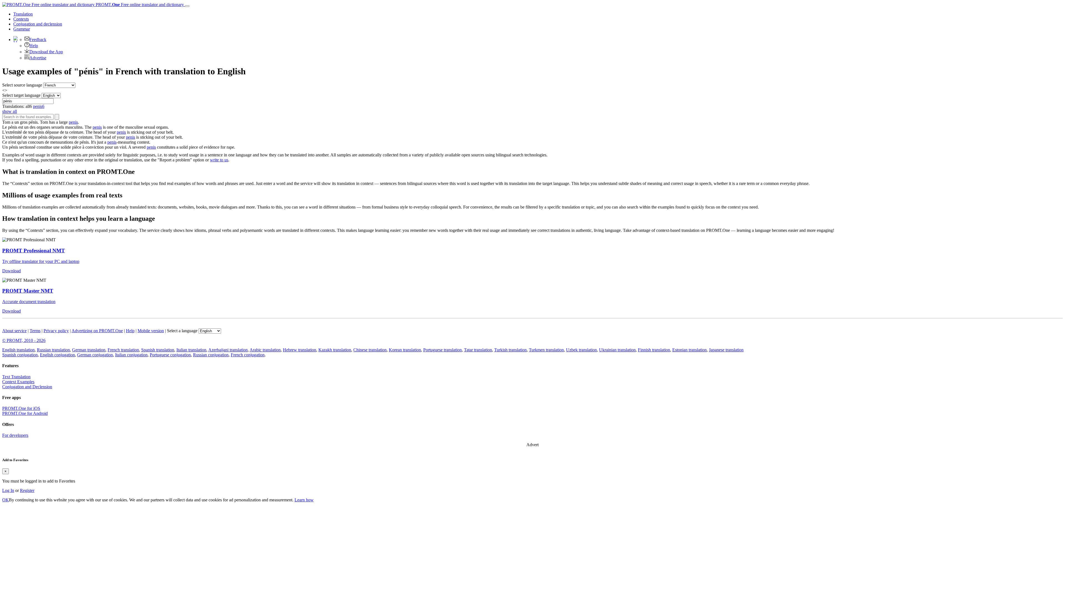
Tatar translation (478, 349)
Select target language (21, 95)
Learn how (304, 500)
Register (27, 490)
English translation (18, 349)
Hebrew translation (299, 349)
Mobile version (151, 330)
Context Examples (18, 381)
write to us (219, 160)
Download (11, 270)
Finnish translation (654, 349)
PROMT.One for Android (25, 413)
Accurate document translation (28, 301)
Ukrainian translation (617, 349)
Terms (35, 330)
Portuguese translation (442, 349)
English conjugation (57, 354)
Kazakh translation (334, 349)
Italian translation (191, 349)
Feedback (37, 39)
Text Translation (16, 376)
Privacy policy (56, 330)
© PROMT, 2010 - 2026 (23, 340)
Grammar (21, 29)
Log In (8, 490)
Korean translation (405, 349)
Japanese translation (726, 349)
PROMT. (139, 4)
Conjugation (37, 24)
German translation (88, 349)
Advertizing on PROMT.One (97, 330)
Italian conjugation (131, 354)
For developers (15, 435)
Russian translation (53, 349)
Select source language (22, 85)
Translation (23, 14)
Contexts (21, 19)
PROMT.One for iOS (21, 408)
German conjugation (95, 354)
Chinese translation (370, 349)
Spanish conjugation (20, 354)
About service (14, 330)
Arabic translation (265, 349)
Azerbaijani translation (228, 349)
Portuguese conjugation (170, 354)
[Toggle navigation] (187, 6)
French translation (123, 349)
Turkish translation (510, 349)
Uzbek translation (581, 349)
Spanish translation (157, 349)
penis (73, 122)
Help (33, 45)
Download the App (46, 51)
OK (5, 500)
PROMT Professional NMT (33, 250)
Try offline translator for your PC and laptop (40, 261)
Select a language (182, 330)
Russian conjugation (211, 354)
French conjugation (248, 354)
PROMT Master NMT (27, 291)
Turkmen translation (546, 349)
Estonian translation (689, 349)
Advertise (37, 57)
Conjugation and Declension (27, 386)
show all (9, 111)
